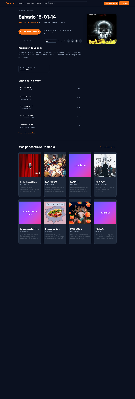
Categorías (30, 3)
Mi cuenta (124, 3)
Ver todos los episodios (26, 133)
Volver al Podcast (27, 10)
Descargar (52, 41)
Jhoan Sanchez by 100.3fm (28, 22)
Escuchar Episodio (31, 32)
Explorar (21, 3)
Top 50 (38, 3)
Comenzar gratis (111, 3)
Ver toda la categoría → (108, 147)
